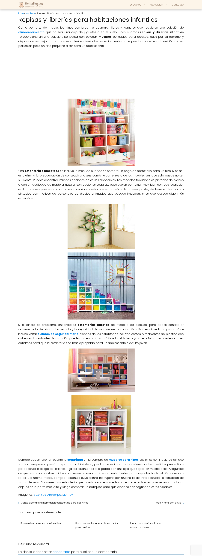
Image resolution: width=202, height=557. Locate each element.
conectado (61, 552)
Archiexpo (54, 495)
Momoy (67, 495)
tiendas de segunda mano (58, 334)
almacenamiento (31, 32)
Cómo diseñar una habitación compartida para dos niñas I (55, 502)
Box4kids (40, 495)
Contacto (178, 4)
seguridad (75, 460)
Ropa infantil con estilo (168, 502)
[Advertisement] (101, 73)
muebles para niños (124, 460)
